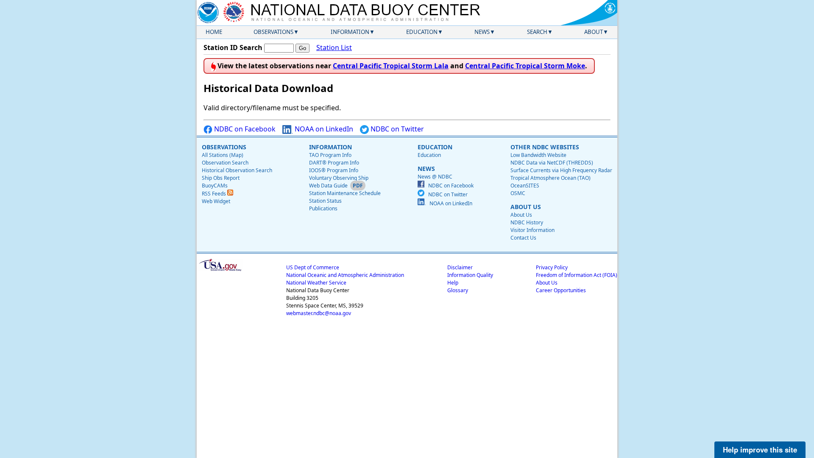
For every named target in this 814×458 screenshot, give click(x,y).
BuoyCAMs (215, 185)
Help (452, 282)
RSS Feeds (214, 193)
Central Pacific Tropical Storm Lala (391, 65)
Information (350, 32)
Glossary (457, 290)
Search (537, 32)
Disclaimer (460, 267)
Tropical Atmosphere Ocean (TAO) (550, 178)
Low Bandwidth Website (538, 155)
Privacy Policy (552, 267)
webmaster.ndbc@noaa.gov (318, 313)
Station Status (325, 200)
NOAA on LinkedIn (323, 129)
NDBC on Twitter (396, 129)
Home (214, 32)
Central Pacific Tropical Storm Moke (525, 65)
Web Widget (216, 201)
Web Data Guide (328, 185)
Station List (334, 47)
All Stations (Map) (222, 155)
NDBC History (526, 222)
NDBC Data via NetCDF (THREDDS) (551, 162)
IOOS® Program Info (333, 170)
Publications (323, 208)
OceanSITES (524, 185)
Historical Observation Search (237, 170)
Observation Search (225, 162)
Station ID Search (233, 47)
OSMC (517, 193)
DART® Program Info (334, 162)
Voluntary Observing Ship (338, 178)
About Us (521, 214)
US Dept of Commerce (312, 267)
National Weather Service (316, 282)
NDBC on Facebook (244, 129)
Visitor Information (532, 230)
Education (422, 32)
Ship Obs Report (221, 178)
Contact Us (523, 237)
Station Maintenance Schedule (345, 193)
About (593, 32)
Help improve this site (760, 449)
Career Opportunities (561, 290)
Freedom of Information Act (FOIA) (576, 275)
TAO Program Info (330, 155)
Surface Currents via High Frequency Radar (561, 170)
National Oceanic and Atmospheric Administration (345, 275)
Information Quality (470, 275)
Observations (273, 32)
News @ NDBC (435, 176)
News (482, 32)
